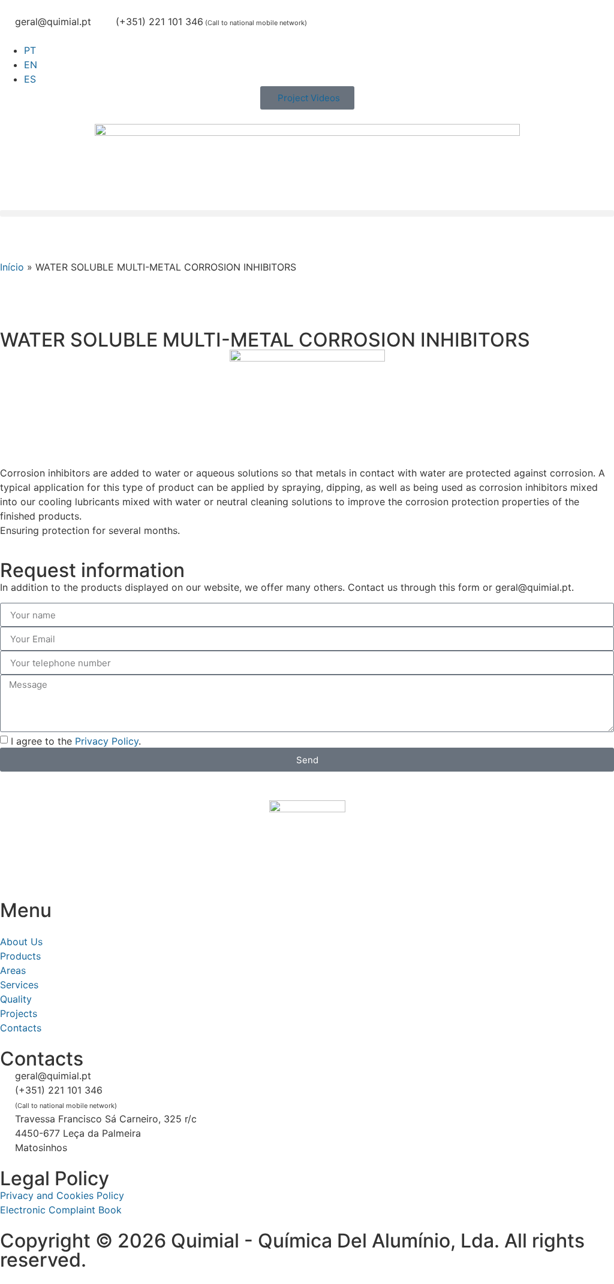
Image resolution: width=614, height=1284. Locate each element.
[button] (307, 213)
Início (12, 267)
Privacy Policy (107, 741)
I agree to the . (76, 741)
